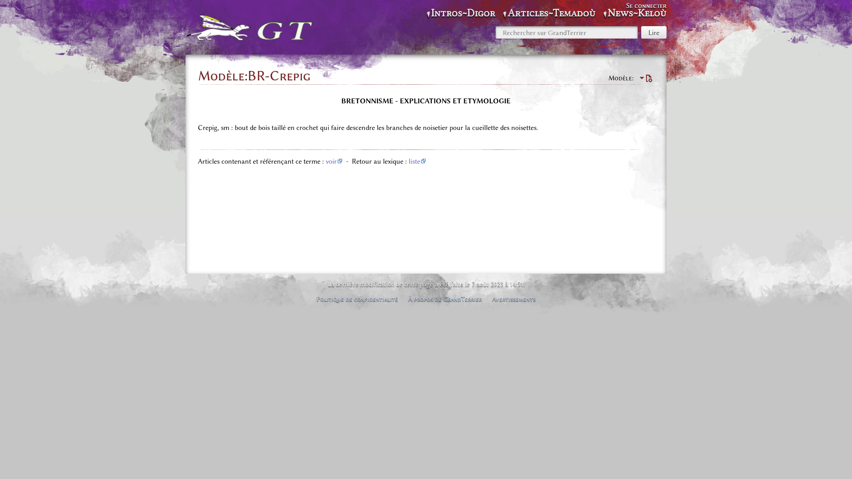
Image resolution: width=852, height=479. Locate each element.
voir (331, 161)
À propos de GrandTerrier (445, 299)
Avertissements (514, 299)
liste (414, 161)
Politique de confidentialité (357, 299)
